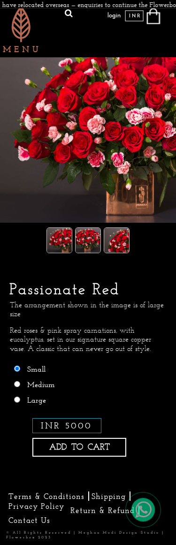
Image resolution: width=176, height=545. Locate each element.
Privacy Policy (36, 506)
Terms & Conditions (46, 496)
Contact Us (29, 520)
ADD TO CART (79, 447)
